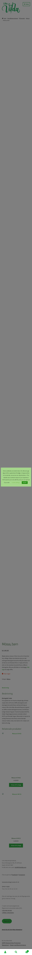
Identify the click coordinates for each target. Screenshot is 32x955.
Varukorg (24, 950)
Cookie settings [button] (16, 482)
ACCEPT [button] (25, 482)
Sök (16, 952)
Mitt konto (5, 952)
